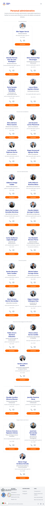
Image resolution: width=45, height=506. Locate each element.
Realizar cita (13, 499)
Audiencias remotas (15, 494)
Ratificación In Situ (15, 497)
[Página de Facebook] (38, 504)
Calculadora (13, 492)
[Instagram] (40, 504)
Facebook (25, 491)
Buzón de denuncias (38, 499)
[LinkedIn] (43, 504)
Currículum (22, 44)
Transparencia (37, 491)
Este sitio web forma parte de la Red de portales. (13, 503)
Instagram (25, 493)
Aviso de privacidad (38, 497)
